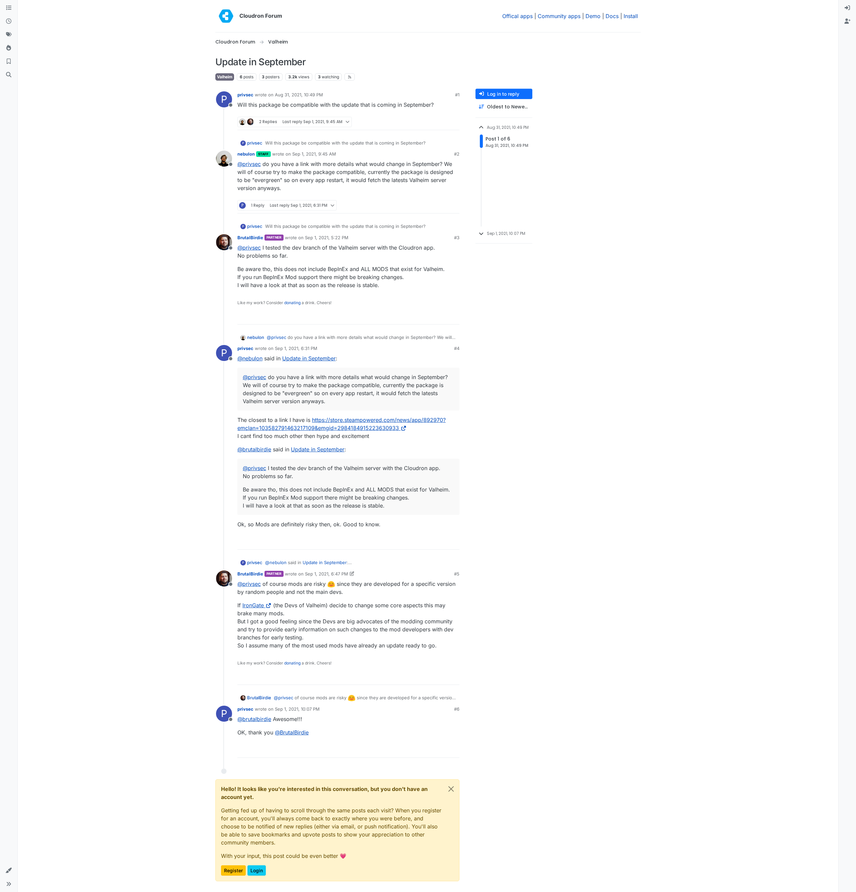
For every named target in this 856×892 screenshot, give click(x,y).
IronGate (253, 605)
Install (631, 16)
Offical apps (517, 16)
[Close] (451, 789)
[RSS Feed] (349, 77)
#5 (456, 573)
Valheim (224, 76)
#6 (456, 709)
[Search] (9, 75)
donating (292, 302)
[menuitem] (847, 8)
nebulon (246, 154)
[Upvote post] (443, 122)
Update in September (309, 358)
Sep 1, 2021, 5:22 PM (326, 237)
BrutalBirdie (250, 237)
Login (256, 870)
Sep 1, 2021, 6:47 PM (326, 573)
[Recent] (9, 21)
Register (233, 870)
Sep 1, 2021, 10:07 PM (297, 709)
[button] (9, 870)
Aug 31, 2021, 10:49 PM (299, 94)
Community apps (559, 16)
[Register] (847, 21)
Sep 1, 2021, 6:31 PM (296, 348)
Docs (612, 16)
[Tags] (9, 34)
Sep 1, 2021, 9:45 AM (314, 154)
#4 (456, 348)
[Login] (847, 8)
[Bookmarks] (9, 61)
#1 (457, 94)
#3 (456, 237)
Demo (593, 16)
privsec (245, 94)
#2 (456, 154)
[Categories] (9, 8)
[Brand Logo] (226, 16)
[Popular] (9, 48)
